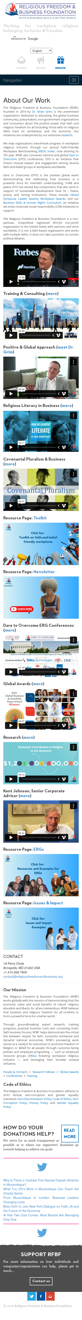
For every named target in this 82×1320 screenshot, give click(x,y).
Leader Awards (28, 199)
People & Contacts (15, 1072)
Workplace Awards (52, 199)
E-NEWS (21, 68)
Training (32, 1076)
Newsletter (44, 572)
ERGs (38, 849)
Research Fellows (44, 1072)
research (66, 135)
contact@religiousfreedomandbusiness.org (33, 976)
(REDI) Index (46, 151)
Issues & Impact (48, 903)
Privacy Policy (38, 1103)
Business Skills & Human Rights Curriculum (32, 203)
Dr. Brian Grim (42, 112)
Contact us (41, 1281)
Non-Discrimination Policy (34, 1099)
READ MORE (70, 1133)
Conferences (14, 1076)
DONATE (60, 68)
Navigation (12, 80)
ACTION (41, 68)
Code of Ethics (62, 1099)
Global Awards (69, 1072)
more (52, 293)
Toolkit (40, 518)
